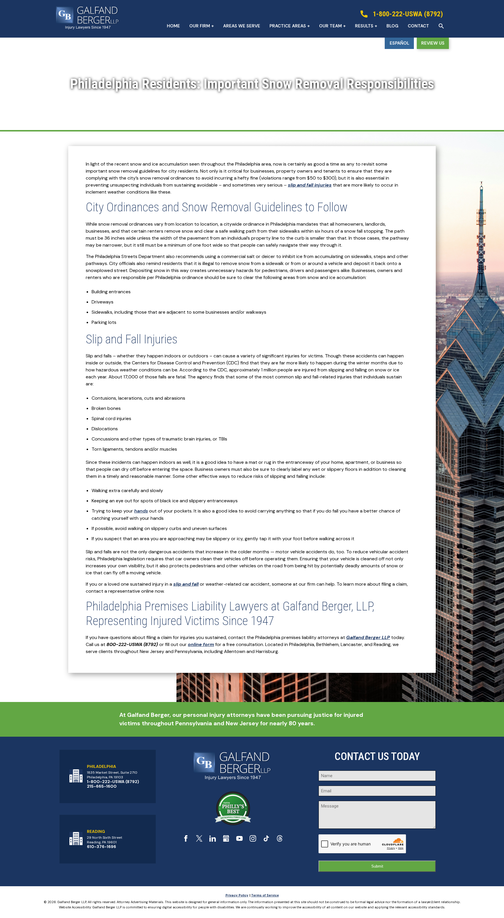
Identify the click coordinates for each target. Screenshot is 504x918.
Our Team (330, 26)
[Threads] (280, 840)
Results (364, 26)
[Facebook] (186, 840)
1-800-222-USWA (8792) (113, 781)
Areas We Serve (241, 26)
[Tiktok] (266, 840)
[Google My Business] (226, 840)
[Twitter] (199, 840)
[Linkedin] (212, 840)
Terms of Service (265, 895)
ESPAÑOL (399, 43)
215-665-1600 (102, 786)
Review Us (432, 43)
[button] (441, 26)
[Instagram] (253, 840)
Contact (418, 26)
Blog (392, 26)
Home (173, 26)
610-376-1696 (101, 846)
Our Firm (199, 26)
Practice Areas (288, 26)
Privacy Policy (237, 895)
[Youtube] (239, 840)
